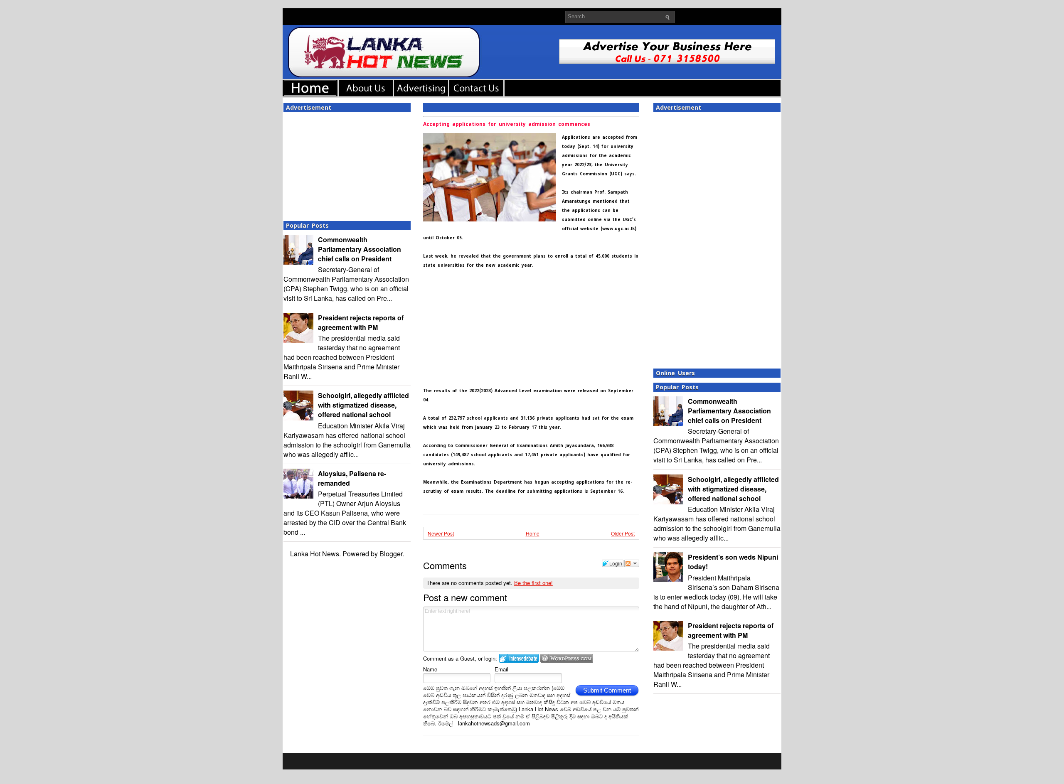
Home (532, 533)
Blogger (390, 553)
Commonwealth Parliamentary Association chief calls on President (359, 249)
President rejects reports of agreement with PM (361, 322)
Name (430, 669)
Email (501, 669)
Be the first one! (533, 583)
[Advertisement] (347, 164)
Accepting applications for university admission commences (506, 124)
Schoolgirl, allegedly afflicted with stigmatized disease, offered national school (363, 405)
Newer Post (441, 533)
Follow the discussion (631, 563)
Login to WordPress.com (566, 658)
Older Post (623, 533)
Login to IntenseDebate (519, 658)
